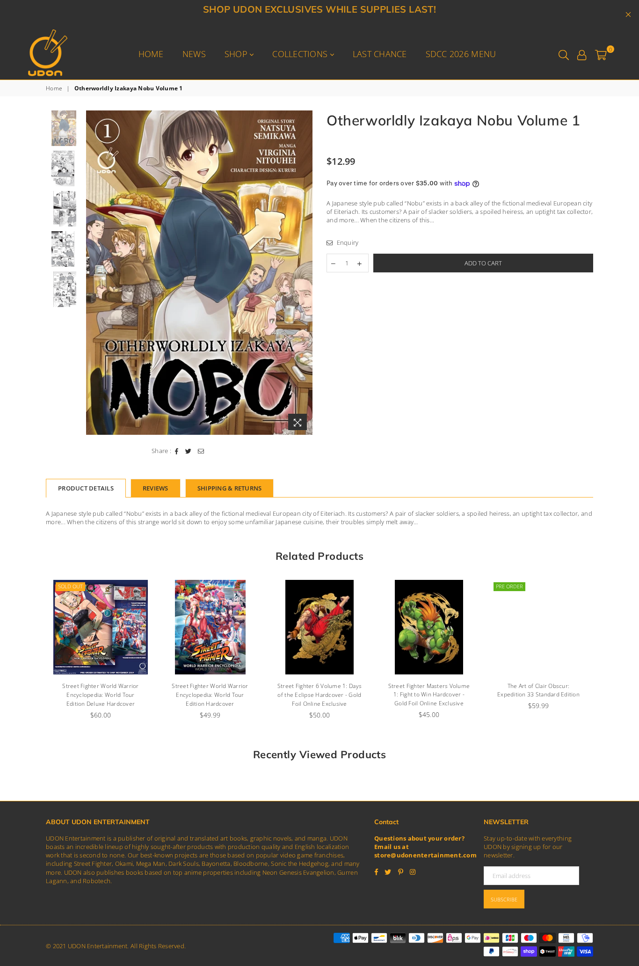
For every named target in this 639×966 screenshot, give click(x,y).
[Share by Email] (201, 450)
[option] (199, 272)
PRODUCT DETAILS (86, 488)
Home (151, 53)
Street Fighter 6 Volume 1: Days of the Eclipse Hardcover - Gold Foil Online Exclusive (319, 695)
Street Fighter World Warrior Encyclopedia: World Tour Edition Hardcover (210, 695)
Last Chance (380, 53)
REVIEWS (155, 488)
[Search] (563, 54)
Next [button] (304, 272)
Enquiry (346, 242)
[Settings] (581, 54)
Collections (301, 53)
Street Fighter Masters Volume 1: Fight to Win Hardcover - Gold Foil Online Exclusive (429, 695)
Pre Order (509, 586)
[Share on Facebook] (177, 450)
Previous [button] (94, 272)
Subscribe (504, 899)
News (194, 53)
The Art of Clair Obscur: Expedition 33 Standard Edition (538, 690)
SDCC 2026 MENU (461, 53)
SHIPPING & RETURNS (229, 488)
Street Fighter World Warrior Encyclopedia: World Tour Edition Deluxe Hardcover (100, 695)
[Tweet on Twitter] (188, 450)
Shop (237, 53)
